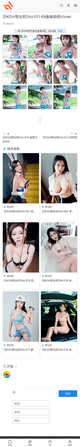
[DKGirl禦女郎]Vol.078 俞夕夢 (58, 280)
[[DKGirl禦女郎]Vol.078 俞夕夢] (59, 247)
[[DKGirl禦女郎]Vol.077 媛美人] (21, 316)
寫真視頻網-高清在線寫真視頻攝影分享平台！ (8, 5)
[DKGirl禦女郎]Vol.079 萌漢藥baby (20, 280)
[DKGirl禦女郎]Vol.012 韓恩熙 (60, 137)
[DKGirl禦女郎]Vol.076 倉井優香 (58, 350)
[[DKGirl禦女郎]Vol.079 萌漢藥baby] (21, 247)
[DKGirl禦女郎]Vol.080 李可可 (58, 211)
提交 (68, 393)
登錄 (60, 31)
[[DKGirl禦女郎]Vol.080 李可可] (59, 178)
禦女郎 (10, 23)
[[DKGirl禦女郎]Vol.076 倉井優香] (59, 316)
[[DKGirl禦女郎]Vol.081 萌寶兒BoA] (21, 178)
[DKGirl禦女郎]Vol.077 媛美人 (20, 350)
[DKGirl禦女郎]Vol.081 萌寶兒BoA (20, 211)
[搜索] (61, 5)
